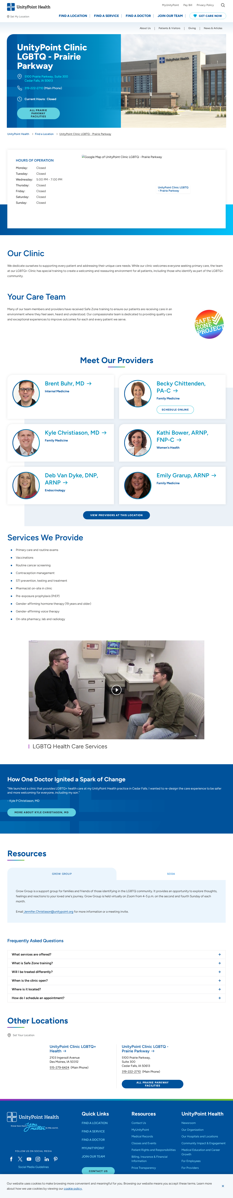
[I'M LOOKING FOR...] (223, 5)
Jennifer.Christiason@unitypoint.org (48, 911)
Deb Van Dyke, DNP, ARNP (71, 479)
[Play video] (116, 690)
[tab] (61, 874)
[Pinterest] (56, 1159)
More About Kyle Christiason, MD (41, 812)
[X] (20, 1159)
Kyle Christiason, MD (72, 432)
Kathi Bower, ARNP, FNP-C (182, 436)
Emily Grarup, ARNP (183, 475)
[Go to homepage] (28, 7)
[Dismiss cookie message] (223, 1186)
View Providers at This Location (116, 515)
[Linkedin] (47, 1159)
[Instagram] (38, 1159)
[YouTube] (29, 1159)
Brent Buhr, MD (64, 383)
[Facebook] (11, 1159)
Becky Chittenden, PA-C (181, 387)
